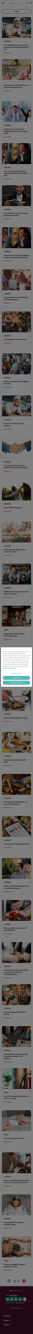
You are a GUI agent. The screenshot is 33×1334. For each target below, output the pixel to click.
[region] (16, 667)
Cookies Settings (16, 673)
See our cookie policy (9, 668)
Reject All (16, 678)
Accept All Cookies (16, 683)
